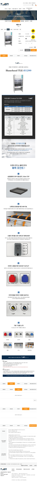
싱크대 (5, 29)
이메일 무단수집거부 (26, 469)
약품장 (11, 29)
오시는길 (13, 470)
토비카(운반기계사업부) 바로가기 (29, 9)
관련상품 (11, 55)
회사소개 (6, 8)
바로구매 (33, 50)
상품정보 (4, 55)
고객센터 (23, 8)
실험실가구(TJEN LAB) (16, 21)
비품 (20, 29)
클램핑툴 (22, 21)
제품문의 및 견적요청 (24, 465)
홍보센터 (20, 8)
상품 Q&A (25, 55)
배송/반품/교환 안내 (33, 55)
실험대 (2, 29)
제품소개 (9, 8)
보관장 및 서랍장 (16, 29)
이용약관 (13, 469)
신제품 (31, 21)
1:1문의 (35, 465)
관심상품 (21, 50)
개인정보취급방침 (19, 469)
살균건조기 (27, 21)
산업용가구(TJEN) (8, 21)
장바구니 (27, 50)
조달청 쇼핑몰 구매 (15, 8)
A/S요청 (31, 465)
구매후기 (18, 55)
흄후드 (8, 29)
